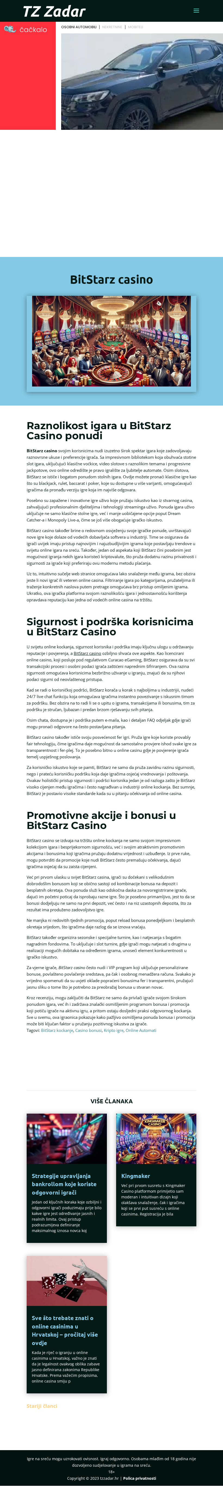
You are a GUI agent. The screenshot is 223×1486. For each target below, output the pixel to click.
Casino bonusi (88, 1030)
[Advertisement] (111, 186)
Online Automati (141, 1030)
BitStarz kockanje (57, 1030)
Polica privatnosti (139, 1478)
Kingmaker (135, 1175)
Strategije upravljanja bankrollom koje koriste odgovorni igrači (64, 1184)
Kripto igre (113, 1030)
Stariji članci (42, 1406)
